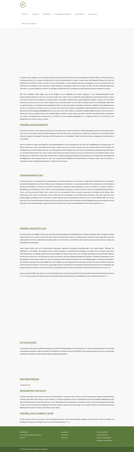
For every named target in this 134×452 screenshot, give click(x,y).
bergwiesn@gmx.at (55, 113)
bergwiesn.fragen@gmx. (103, 437)
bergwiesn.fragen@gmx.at (75, 116)
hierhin (102, 203)
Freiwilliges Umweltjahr (63, 14)
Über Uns (25, 14)
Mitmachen (47, 14)
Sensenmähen (79, 14)
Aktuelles (35, 14)
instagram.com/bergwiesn (104, 440)
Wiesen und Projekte (29, 23)
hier (23, 276)
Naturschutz (92, 14)
